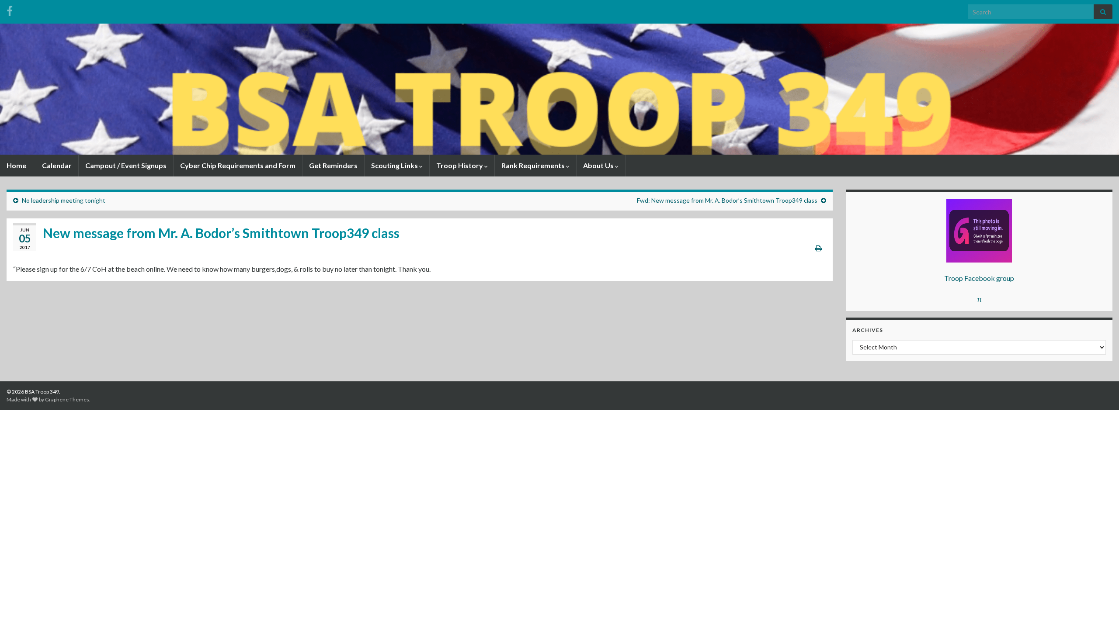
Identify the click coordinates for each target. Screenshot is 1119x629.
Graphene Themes (67, 399)
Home (16, 165)
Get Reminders (333, 165)
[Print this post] (818, 248)
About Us (599, 165)
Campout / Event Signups (126, 165)
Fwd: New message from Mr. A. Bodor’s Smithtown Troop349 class (727, 200)
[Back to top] (1099, 609)
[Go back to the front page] (559, 89)
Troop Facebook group (979, 278)
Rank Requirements (533, 165)
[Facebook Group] (10, 9)
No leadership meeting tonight (63, 200)
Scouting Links (395, 165)
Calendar (56, 165)
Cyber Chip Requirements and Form (237, 165)
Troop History (460, 165)
